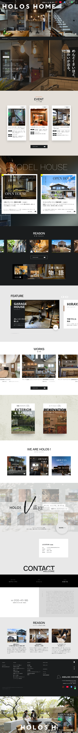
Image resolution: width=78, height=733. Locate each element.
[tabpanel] (36, 316)
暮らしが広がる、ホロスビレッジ (18, 676)
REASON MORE (35, 257)
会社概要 (28, 670)
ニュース (44, 673)
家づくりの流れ (15, 675)
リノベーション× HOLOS (17, 678)
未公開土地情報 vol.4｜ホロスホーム (28, 38)
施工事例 (28, 665)
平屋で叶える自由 (16, 666)
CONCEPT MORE (6, 78)
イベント (44, 671)
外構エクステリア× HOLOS (17, 673)
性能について (15, 670)
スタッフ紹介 (29, 666)
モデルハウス (45, 665)
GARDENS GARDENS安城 (31, 674)
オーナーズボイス (30, 668)
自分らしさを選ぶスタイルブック (18, 668)
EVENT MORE (35, 146)
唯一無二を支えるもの (6, 666)
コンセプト (4, 665)
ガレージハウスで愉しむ (17, 665)
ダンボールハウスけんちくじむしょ (33, 671)
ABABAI (6, 688)
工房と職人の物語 (16, 671)
